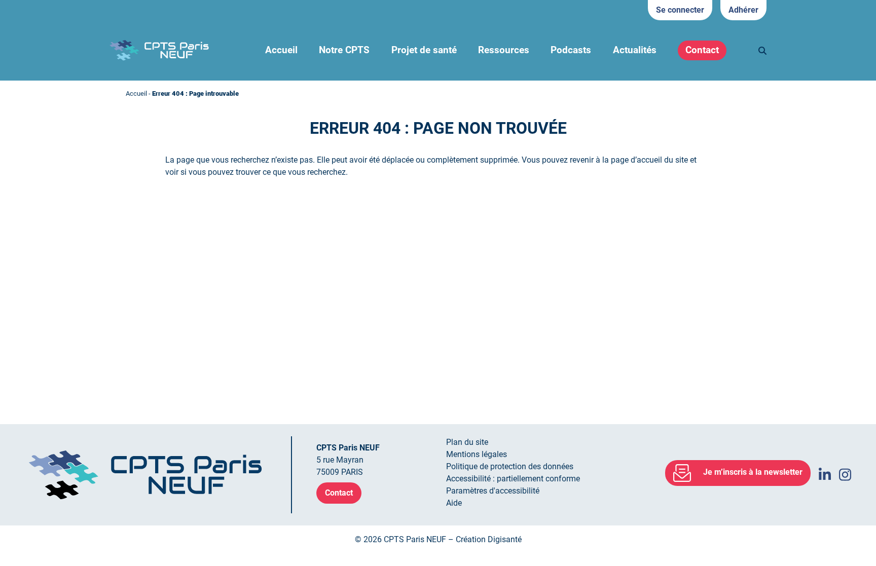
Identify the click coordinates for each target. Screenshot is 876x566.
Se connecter (680, 10)
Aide (454, 503)
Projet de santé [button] (424, 50)
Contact (702, 50)
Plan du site (467, 442)
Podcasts (571, 50)
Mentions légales (476, 454)
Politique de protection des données (509, 466)
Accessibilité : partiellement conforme (513, 478)
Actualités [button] (634, 50)
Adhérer (743, 10)
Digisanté (505, 539)
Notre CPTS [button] (344, 50)
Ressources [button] (503, 50)
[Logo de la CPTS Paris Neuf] (159, 50)
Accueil (281, 50)
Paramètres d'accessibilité (492, 491)
